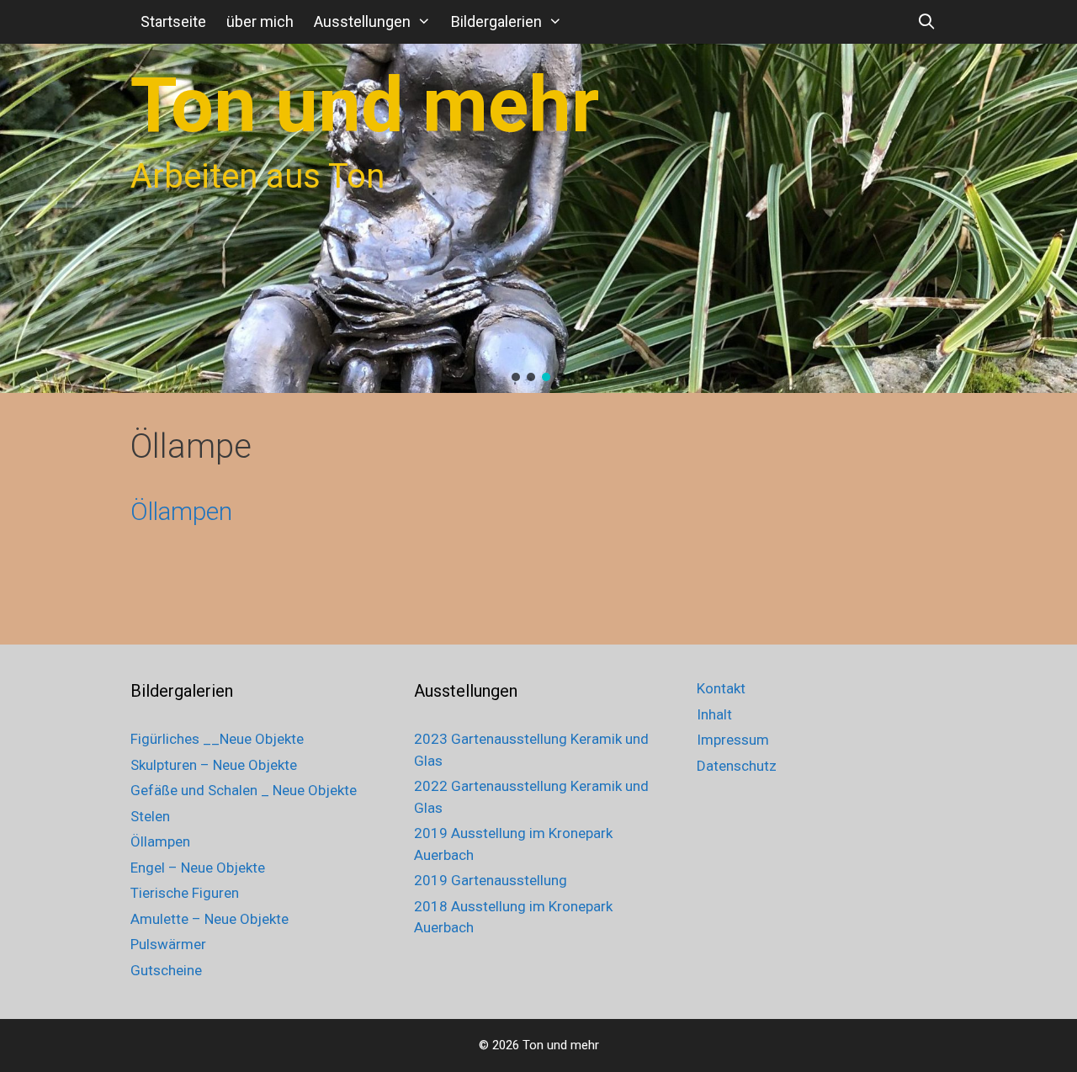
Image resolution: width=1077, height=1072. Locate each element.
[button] (516, 377)
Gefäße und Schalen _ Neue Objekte (243, 790)
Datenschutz (737, 765)
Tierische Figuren (184, 892)
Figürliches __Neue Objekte (217, 738)
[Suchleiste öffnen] (927, 22)
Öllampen (181, 511)
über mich (260, 21)
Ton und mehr (364, 105)
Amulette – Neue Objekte (209, 918)
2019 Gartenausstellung (490, 880)
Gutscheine (166, 970)
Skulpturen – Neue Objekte (213, 764)
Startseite (173, 21)
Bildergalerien (496, 21)
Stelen (150, 816)
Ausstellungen (362, 21)
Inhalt (714, 714)
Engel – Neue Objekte (197, 867)
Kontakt (721, 688)
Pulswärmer (168, 944)
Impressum (733, 739)
